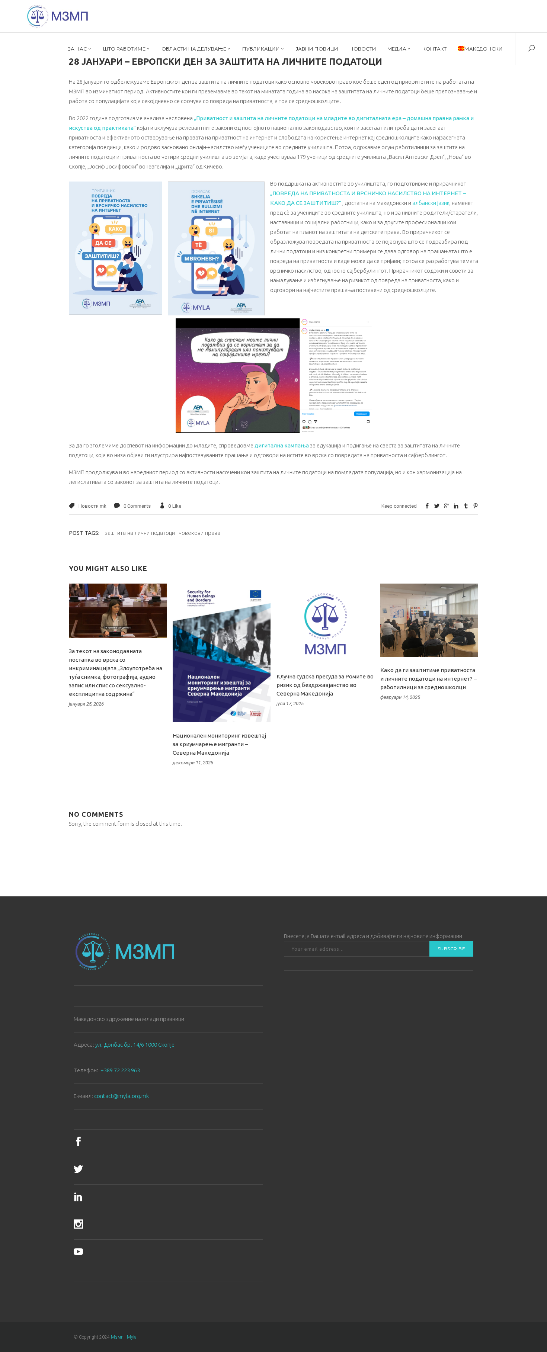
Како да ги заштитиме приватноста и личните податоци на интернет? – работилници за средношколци (428, 678)
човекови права (199, 533)
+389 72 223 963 (120, 1070)
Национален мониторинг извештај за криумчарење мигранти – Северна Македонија (219, 744)
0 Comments (137, 506)
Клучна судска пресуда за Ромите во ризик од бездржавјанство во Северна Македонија (325, 685)
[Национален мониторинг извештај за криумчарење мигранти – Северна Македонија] (222, 653)
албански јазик (431, 203)
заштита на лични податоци (140, 533)
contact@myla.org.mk (121, 1096)
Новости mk (92, 506)
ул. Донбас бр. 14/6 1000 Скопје (135, 1044)
